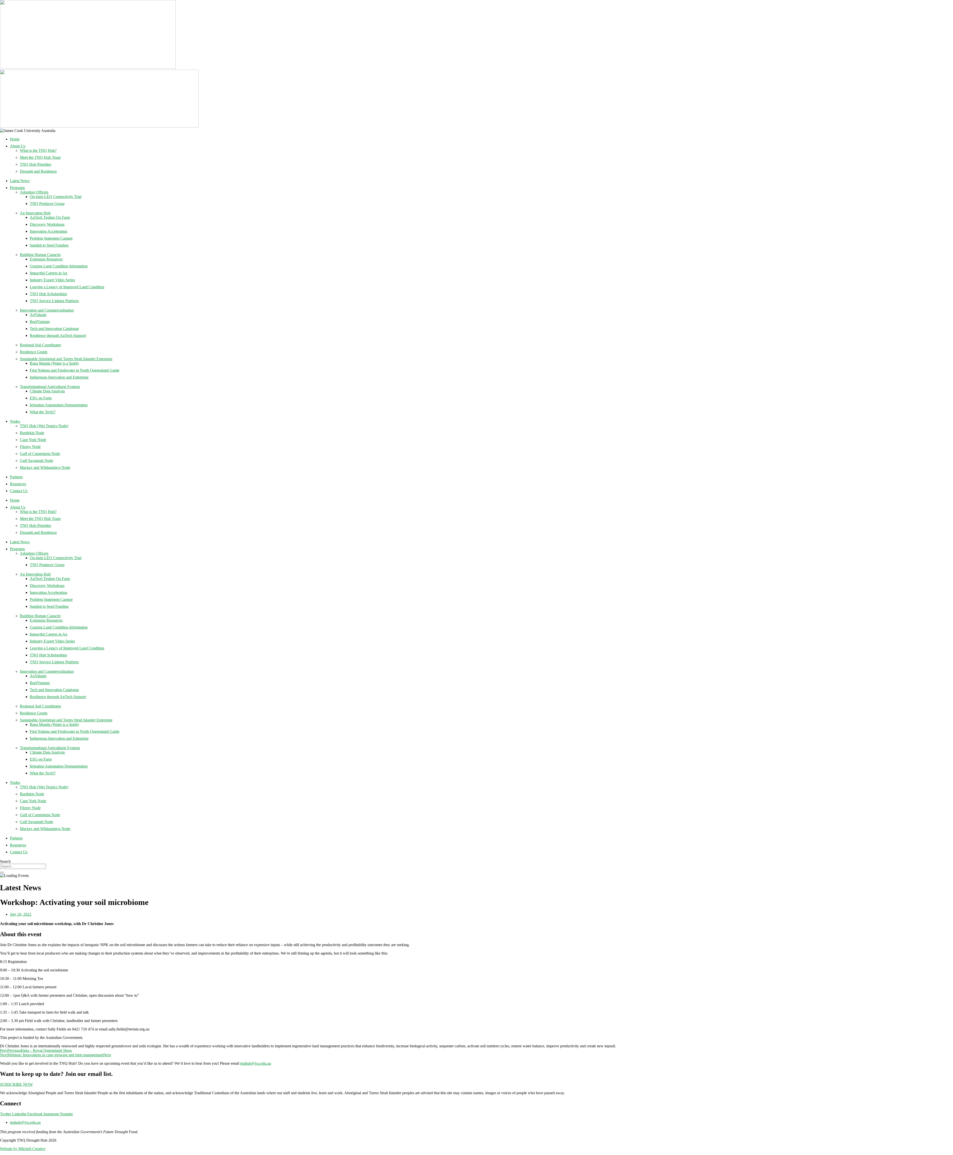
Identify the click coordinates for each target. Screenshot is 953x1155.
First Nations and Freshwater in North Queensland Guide (74, 370)
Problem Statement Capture (51, 238)
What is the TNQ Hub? (38, 150)
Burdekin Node (32, 433)
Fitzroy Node (30, 447)
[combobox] (23, 866)
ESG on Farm (41, 398)
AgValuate (38, 315)
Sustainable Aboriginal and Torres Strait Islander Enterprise (66, 359)
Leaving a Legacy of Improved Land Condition (67, 287)
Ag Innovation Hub (35, 213)
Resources (18, 484)
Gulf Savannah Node (36, 460)
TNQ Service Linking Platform (54, 301)
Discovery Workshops (47, 224)
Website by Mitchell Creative (22, 1149)
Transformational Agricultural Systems (50, 387)
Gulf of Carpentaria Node (40, 453)
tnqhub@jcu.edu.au (255, 1063)
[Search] (2, 872)
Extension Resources (46, 259)
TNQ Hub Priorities (35, 164)
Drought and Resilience (38, 171)
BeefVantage (40, 322)
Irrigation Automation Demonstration (59, 405)
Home (15, 139)
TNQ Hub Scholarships (48, 294)
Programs (17, 188)
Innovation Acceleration (48, 231)
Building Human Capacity (40, 255)
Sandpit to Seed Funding (49, 245)
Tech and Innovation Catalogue (54, 328)
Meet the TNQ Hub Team (40, 157)
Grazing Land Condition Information (59, 266)
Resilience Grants (33, 352)
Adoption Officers (34, 192)
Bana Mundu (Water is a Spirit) (54, 363)
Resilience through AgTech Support (58, 335)
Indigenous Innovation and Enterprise (59, 377)
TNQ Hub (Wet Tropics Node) (44, 426)
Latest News (20, 181)
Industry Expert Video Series (52, 280)
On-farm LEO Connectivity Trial (55, 196)
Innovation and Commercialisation (47, 310)
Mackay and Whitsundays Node (45, 467)
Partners (16, 477)
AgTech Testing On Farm (50, 217)
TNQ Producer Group (47, 203)
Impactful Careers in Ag (48, 273)
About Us (17, 146)
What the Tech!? (43, 412)
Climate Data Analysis (47, 391)
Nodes (15, 421)
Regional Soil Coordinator (40, 345)
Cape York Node (33, 440)
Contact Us (19, 491)
